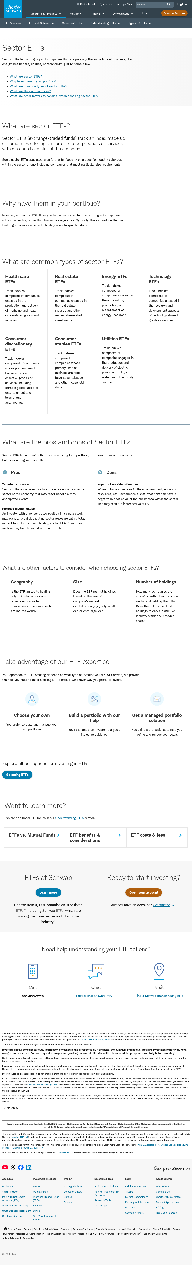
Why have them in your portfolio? (33, 81)
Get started (161, 905)
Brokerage (8, 1186)
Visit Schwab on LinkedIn (29, 1167)
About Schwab (160, 1229)
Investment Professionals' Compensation (23, 1233)
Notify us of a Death (166, 1212)
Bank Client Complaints (155, 1233)
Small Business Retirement (16, 1210)
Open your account (143, 892)
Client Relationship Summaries (18, 1238)
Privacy (27, 1229)
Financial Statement (106, 1229)
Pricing (160, 1207)
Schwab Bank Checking (15, 1205)
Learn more (48, 892)
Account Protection (77, 1233)
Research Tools (102, 1200)
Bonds (36, 1210)
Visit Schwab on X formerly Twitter (13, 1167)
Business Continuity (83, 1229)
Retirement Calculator (106, 1186)
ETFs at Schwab (39, 23)
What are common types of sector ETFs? (38, 86)
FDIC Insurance (106, 1233)
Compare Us (163, 1191)
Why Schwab (163, 1186)
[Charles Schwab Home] (13, 9)
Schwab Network (134, 1212)
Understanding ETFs (103, 23)
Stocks (36, 1186)
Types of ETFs (137, 23)
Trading (129, 1191)
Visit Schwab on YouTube (5, 1167)
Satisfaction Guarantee (168, 1196)
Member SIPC (63, 1152)
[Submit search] (169, 5)
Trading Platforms (73, 1186)
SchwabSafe (14, 1229)
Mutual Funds (40, 1191)
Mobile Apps (101, 1205)
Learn (145, 13)
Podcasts (130, 1207)
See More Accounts (12, 1215)
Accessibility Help (127, 1229)
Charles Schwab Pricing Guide (95, 1039)
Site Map (65, 1229)
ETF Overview (13, 23)
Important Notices (56, 1233)
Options (68, 1196)
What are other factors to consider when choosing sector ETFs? (54, 96)
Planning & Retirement (137, 1202)
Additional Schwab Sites (46, 1229)
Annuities (38, 1205)
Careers (176, 1229)
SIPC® (93, 1233)
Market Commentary (136, 1196)
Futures (68, 1202)
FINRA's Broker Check (128, 1233)
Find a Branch (88, 4)
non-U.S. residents (147, 1144)
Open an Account (174, 13)
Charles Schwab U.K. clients (26, 1147)
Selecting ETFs (72, 23)
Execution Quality (73, 1191)
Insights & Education (136, 1186)
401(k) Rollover (10, 1191)
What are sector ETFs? (26, 76)
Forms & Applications (167, 1202)
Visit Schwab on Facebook (21, 1167)
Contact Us (144, 1229)
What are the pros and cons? (30, 91)
